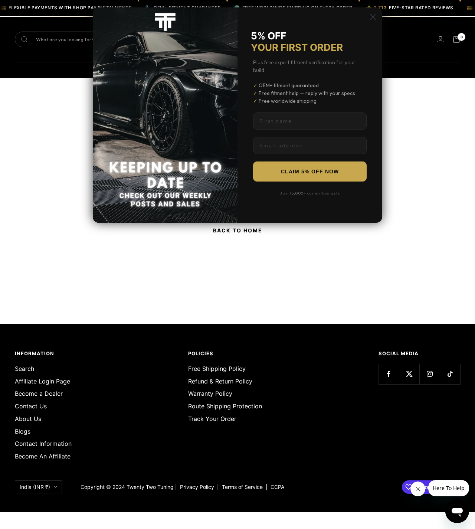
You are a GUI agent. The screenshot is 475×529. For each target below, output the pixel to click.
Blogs (22, 431)
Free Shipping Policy (217, 368)
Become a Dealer (39, 393)
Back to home (237, 230)
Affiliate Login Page (42, 381)
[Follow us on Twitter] (409, 374)
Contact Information (43, 443)
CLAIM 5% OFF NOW (310, 171)
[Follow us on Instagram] (429, 374)
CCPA (276, 487)
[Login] (440, 39)
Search (24, 368)
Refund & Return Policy (220, 381)
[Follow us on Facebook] (389, 374)
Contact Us (31, 406)
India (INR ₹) (35, 487)
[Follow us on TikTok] (450, 374)
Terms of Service (244, 487)
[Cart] (456, 39)
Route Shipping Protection (225, 406)
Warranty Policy (210, 393)
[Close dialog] (372, 16)
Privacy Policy (197, 487)
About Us (28, 418)
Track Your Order (212, 418)
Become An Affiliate (43, 456)
